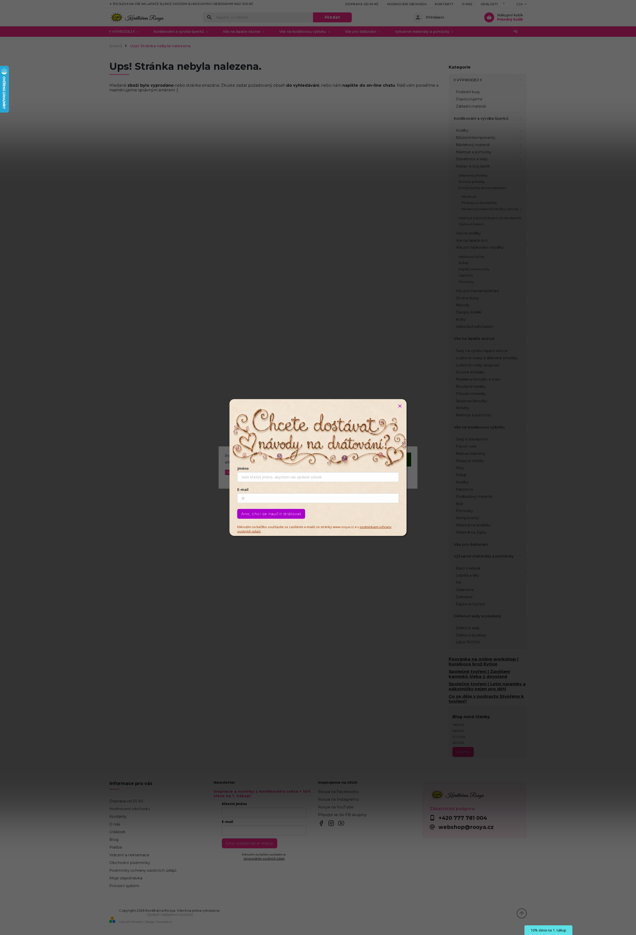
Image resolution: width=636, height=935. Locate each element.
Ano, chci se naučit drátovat (271, 513)
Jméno (243, 468)
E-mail (242, 489)
